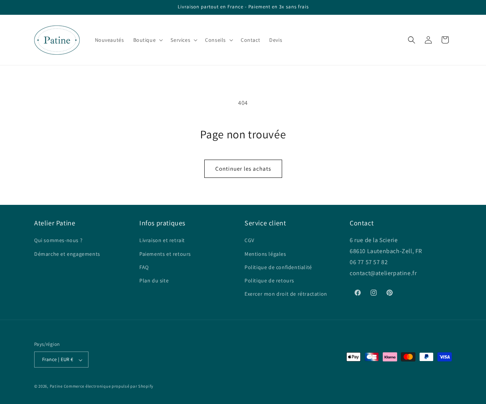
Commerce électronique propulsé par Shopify (108, 386)
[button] (147, 40)
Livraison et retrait (162, 240)
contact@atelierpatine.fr (384, 273)
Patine (56, 386)
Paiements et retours (165, 253)
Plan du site (154, 280)
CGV (249, 240)
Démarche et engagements (67, 253)
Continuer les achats (243, 168)
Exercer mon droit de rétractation (286, 293)
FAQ (144, 266)
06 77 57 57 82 (369, 262)
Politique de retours (269, 280)
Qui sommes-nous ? (58, 240)
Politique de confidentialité (278, 266)
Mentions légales (265, 253)
